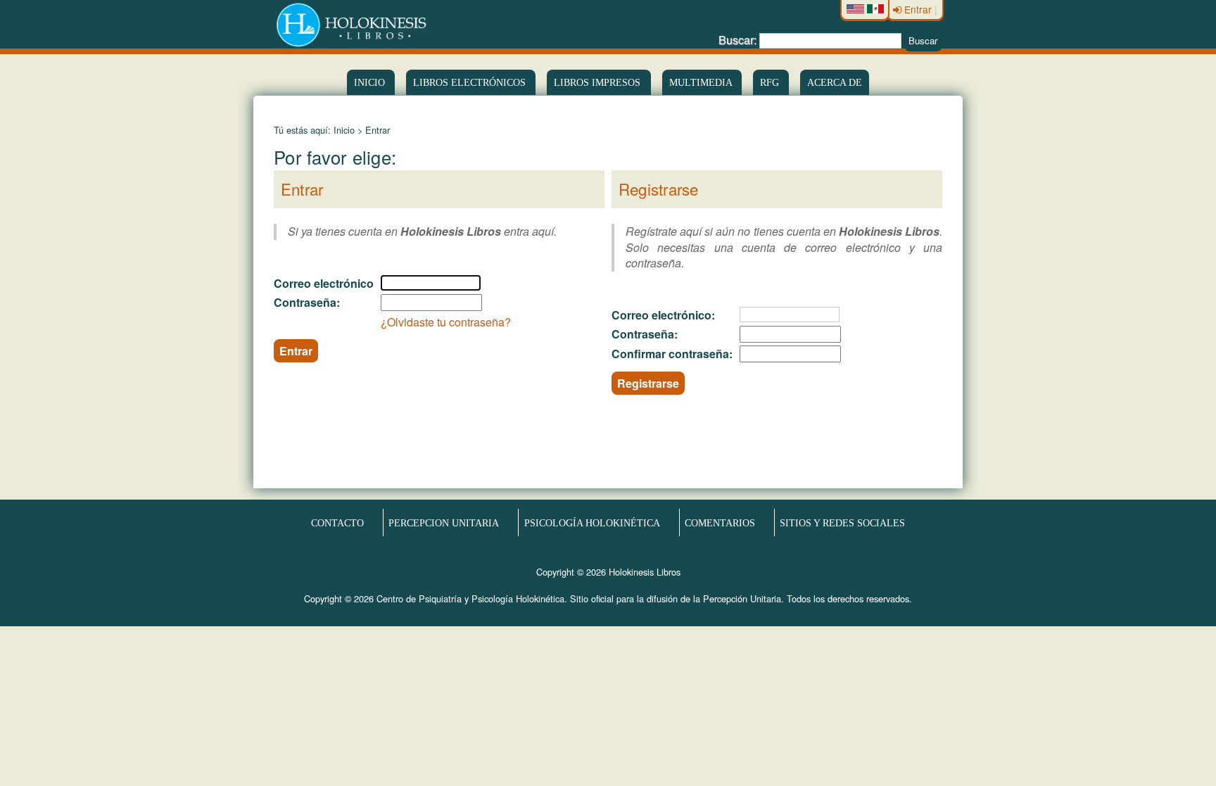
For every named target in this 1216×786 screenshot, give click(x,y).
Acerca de (834, 82)
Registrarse (648, 383)
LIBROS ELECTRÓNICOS (470, 82)
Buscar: (737, 40)
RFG (771, 82)
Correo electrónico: (663, 315)
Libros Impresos (598, 82)
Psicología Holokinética (592, 522)
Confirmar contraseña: (672, 354)
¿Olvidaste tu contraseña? (446, 322)
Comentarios (720, 522)
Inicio (371, 82)
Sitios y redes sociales (842, 522)
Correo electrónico (324, 283)
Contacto (337, 522)
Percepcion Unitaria (443, 522)
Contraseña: (307, 302)
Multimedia (702, 82)
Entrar (918, 9)
